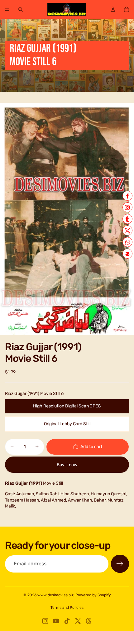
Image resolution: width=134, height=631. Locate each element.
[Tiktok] (67, 621)
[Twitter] (78, 621)
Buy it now (67, 464)
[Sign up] (120, 564)
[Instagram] (45, 621)
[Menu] (7, 9)
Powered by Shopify (93, 595)
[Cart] (126, 9)
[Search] (20, 9)
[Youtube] (56, 621)
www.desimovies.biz (55, 595)
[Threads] (89, 621)
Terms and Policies (67, 607)
